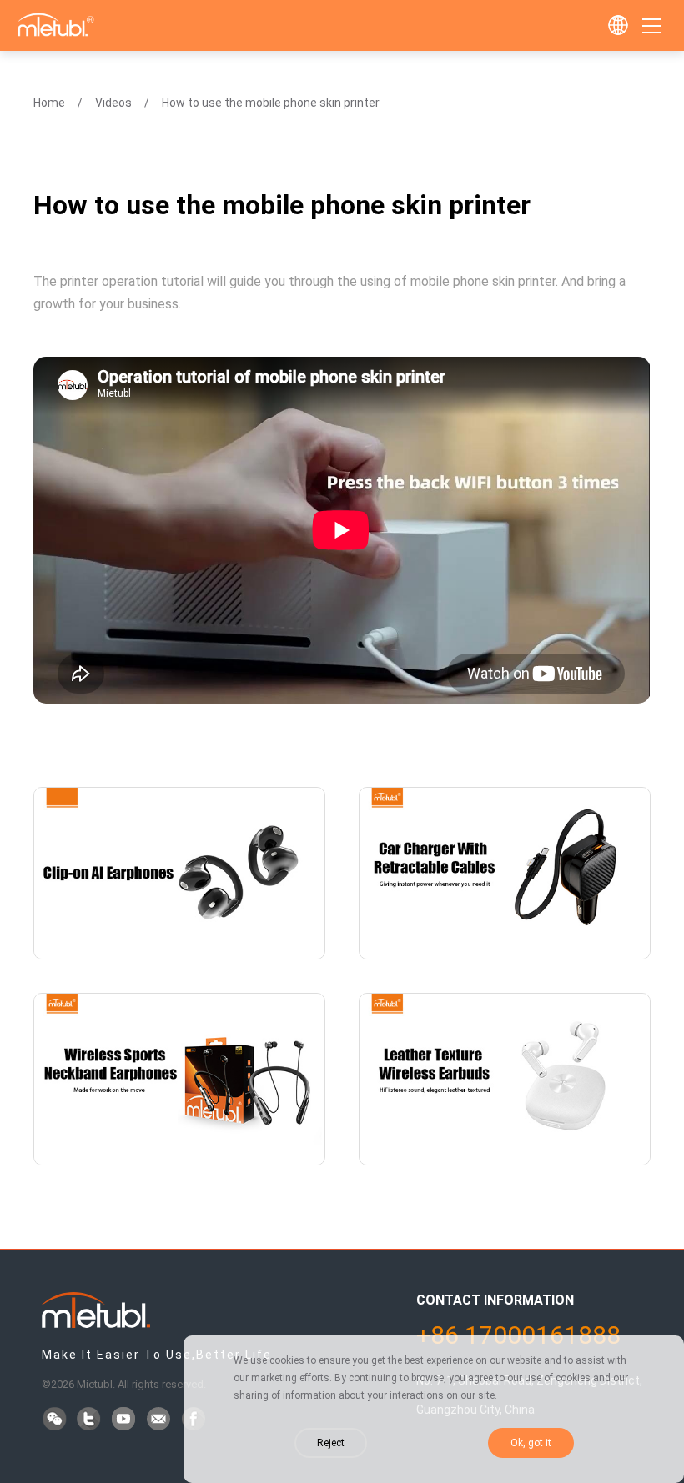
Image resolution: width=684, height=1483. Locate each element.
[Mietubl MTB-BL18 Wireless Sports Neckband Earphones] (179, 1079)
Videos (113, 102)
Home (49, 102)
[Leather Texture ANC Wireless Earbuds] (505, 1079)
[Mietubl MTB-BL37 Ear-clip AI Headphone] (179, 873)
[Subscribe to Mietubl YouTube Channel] (125, 1420)
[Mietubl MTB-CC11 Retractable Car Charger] (505, 873)
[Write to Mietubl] (160, 1420)
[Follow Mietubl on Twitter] (90, 1420)
